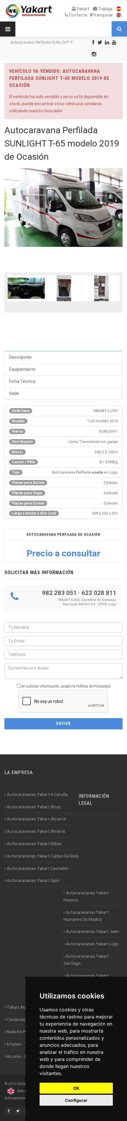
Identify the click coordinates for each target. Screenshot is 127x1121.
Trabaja (105, 8)
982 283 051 (59, 592)
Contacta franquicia (90, 15)
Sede (14, 393)
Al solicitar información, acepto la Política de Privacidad (66, 686)
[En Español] (117, 8)
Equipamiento (22, 369)
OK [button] (76, 1088)
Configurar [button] (76, 1100)
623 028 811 (99, 592)
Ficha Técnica (22, 381)
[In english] (117, 15)
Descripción (20, 357)
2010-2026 (17, 1084)
